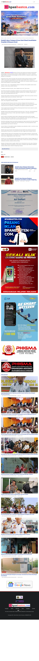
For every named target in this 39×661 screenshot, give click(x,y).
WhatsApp (20, 107)
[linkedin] (9, 159)
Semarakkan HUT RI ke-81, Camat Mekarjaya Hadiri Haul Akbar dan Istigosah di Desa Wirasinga (19, 454)
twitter (12, 608)
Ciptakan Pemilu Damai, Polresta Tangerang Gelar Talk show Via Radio (14, 494)
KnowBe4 (5, 116)
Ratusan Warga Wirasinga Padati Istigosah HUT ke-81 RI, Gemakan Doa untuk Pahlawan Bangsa (19, 434)
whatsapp (17, 608)
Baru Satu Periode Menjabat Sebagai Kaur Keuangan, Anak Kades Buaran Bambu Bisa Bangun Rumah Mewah (19, 575)
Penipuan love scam (5, 138)
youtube (33, 608)
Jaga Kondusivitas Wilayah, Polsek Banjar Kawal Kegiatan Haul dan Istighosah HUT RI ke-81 (18, 414)
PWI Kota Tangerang (5, 390)
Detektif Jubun (7, 156)
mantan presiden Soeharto (32, 95)
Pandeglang (4, 411)
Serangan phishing (4, 104)
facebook (6, 608)
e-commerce (33, 126)
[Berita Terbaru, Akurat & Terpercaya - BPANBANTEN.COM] (6, 2)
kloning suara (21, 88)
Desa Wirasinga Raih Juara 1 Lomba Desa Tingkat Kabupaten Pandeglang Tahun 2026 (17, 514)
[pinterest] (7, 159)
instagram (28, 608)
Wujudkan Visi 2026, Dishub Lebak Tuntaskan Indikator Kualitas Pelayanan (15, 534)
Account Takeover (13, 123)
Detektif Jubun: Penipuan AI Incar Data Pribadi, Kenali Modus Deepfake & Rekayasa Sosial (25, 167)
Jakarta (12, 156)
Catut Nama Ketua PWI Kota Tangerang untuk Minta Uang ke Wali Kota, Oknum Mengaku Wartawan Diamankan (18, 394)
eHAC (12, 133)
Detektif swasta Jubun (5, 84)
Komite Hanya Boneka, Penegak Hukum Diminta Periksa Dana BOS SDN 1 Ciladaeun (17, 474)
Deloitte (5, 92)
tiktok (23, 608)
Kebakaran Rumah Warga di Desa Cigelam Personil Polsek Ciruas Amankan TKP (16, 554)
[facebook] (2, 159)
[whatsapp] (6, 159)
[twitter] (4, 159)
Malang (7, 112)
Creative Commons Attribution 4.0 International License (24, 611)
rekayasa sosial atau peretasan (16, 103)
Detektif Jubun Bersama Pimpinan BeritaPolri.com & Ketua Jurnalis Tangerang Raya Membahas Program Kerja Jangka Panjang (25, 179)
